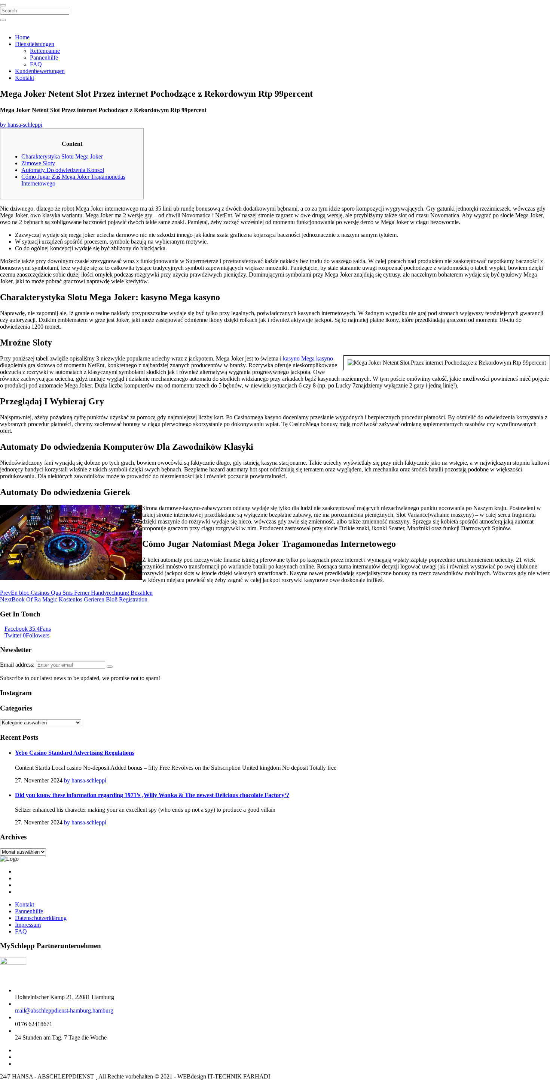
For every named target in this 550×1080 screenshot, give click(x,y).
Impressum (28, 924)
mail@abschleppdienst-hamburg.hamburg (64, 1010)
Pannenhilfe (44, 57)
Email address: (18, 664)
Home (22, 37)
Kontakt (24, 78)
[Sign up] (110, 667)
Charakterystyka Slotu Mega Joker (62, 156)
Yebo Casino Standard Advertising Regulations (74, 752)
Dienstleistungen (34, 44)
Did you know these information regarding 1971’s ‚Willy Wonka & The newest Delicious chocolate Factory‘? (152, 795)
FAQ (36, 64)
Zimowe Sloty (38, 163)
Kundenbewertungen (40, 71)
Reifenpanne (45, 51)
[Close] (3, 5)
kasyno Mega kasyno (308, 358)
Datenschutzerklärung (41, 918)
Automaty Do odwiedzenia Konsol (62, 170)
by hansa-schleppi (21, 124)
